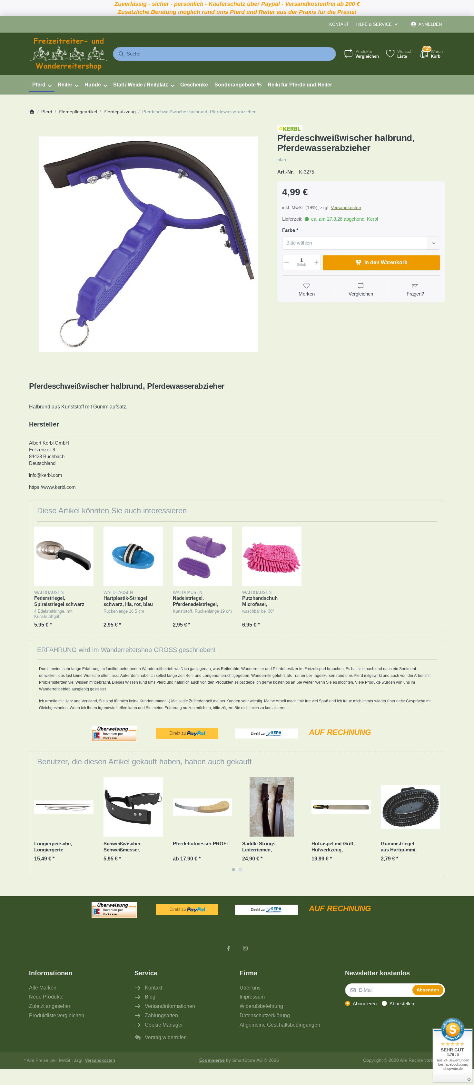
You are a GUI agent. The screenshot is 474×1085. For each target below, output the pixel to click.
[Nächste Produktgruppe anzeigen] (437, 825)
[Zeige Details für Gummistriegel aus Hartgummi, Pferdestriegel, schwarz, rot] (410, 807)
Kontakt (339, 24)
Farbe (288, 230)
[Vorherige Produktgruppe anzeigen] (36, 825)
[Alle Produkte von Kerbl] (289, 128)
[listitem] (148, 244)
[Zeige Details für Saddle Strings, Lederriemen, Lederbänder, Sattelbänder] (271, 807)
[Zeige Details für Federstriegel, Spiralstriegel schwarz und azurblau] (64, 556)
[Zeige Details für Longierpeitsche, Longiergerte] (64, 807)
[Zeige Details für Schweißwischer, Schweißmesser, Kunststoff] (133, 807)
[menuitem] (41, 84)
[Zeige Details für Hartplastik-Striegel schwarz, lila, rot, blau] (133, 556)
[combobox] (224, 54)
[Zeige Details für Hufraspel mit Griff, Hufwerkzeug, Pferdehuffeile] (341, 807)
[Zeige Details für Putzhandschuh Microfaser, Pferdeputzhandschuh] (271, 556)
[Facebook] (229, 948)
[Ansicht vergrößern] (148, 244)
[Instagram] (245, 948)
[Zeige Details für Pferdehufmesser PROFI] (202, 807)
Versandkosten (346, 207)
